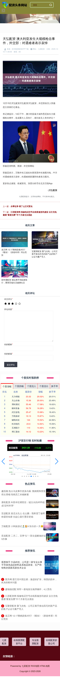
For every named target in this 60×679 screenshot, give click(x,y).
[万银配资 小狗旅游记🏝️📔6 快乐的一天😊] (49, 526)
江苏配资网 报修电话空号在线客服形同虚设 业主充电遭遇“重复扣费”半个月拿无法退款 (30, 213)
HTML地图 (45, 665)
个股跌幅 (19, 386)
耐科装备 (16, 408)
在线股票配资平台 (19, 641)
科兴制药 (16, 423)
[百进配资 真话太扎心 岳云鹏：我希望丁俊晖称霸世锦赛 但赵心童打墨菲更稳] (52, 515)
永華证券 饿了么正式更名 (22, 206)
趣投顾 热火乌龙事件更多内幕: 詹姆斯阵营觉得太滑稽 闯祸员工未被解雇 (23, 492)
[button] (3, 461)
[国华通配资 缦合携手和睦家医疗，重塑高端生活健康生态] (14, 268)
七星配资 (4, 641)
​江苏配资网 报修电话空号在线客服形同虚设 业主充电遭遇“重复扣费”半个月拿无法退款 (29, 597)
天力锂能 (16, 396)
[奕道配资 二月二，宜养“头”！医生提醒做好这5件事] (52, 537)
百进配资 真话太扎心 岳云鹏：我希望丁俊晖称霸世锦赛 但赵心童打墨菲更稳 (23, 515)
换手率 (54, 386)
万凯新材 (16, 416)
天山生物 (16, 400)
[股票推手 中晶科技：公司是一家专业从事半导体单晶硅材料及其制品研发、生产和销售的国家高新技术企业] (52, 564)
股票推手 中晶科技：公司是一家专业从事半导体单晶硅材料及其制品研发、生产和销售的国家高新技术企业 (21, 564)
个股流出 (43, 386)
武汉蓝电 (16, 412)
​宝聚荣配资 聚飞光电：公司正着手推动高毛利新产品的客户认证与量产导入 (29, 607)
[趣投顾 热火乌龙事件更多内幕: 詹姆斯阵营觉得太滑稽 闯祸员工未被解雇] (52, 493)
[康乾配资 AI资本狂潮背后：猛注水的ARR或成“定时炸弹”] (52, 504)
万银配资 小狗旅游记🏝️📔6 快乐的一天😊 (22, 526)
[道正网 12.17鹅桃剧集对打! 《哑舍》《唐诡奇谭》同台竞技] (14, 239)
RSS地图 (35, 665)
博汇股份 (16, 431)
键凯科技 (16, 419)
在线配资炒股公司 (51, 641)
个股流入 (31, 386)
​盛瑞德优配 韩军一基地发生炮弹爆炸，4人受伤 (28, 589)
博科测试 (16, 404)
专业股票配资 (35, 641)
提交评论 (11, 364)
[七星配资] (15, 4)
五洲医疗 (16, 427)
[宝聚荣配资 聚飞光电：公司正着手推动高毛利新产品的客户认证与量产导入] (45, 239)
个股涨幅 (7, 386)
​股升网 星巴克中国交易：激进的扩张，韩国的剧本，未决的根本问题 (29, 581)
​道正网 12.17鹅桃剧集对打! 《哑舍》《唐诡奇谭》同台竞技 (29, 617)
